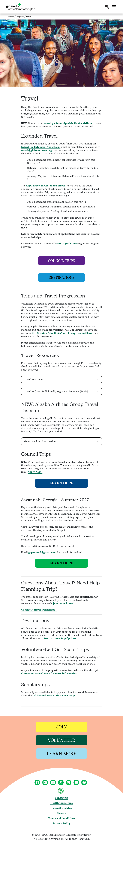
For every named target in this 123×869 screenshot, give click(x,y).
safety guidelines (67, 243)
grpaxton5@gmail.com (42, 552)
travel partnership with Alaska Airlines (68, 123)
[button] (107, 7)
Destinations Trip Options (60, 638)
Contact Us (61, 797)
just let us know (63, 603)
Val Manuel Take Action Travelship (53, 695)
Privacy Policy (61, 823)
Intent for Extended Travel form (40, 147)
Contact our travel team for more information (49, 673)
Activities (10, 17)
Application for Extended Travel (45, 185)
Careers (61, 813)
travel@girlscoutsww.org (36, 150)
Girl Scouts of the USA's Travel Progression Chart (62, 333)
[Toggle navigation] (114, 7)
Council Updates (61, 808)
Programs (20, 17)
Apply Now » (35, 471)
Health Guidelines (61, 802)
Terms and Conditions (61, 818)
